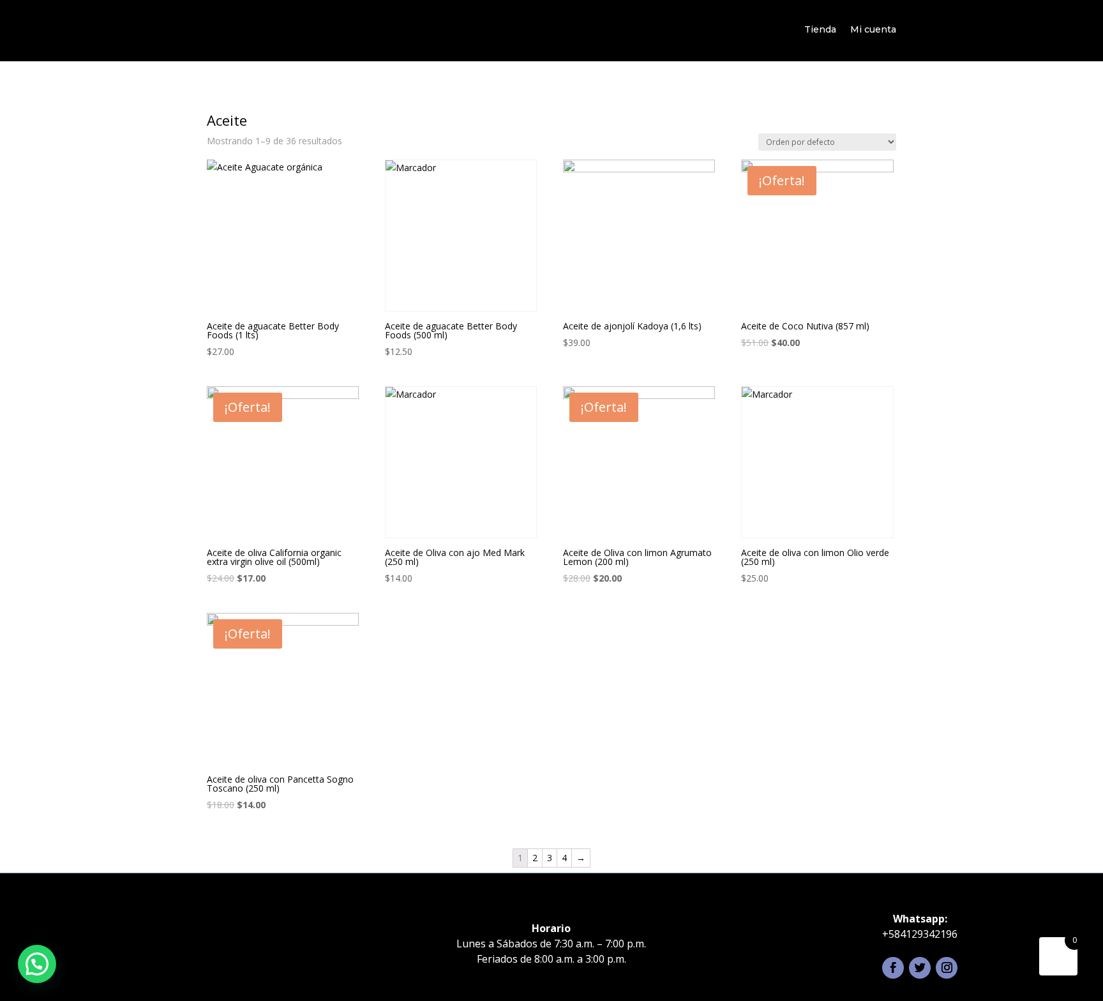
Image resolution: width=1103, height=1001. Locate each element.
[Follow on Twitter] (920, 968)
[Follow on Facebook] (893, 968)
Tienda (820, 29)
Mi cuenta (873, 29)
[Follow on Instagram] (946, 968)
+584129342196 (919, 934)
